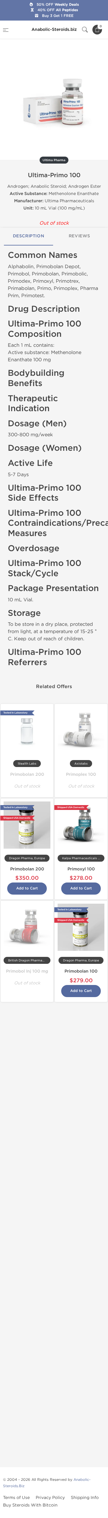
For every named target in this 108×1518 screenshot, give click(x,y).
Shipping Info (85, 1497)
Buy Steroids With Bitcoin (30, 1505)
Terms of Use (16, 1497)
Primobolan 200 (27, 774)
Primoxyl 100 (81, 869)
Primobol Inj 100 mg (27, 971)
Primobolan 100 (81, 971)
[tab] (28, 236)
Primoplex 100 (81, 774)
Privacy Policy (50, 1497)
